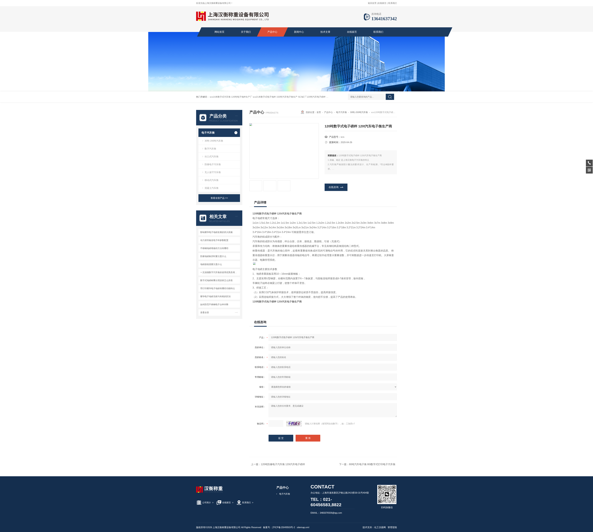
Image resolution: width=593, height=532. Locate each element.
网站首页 (219, 32)
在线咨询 (334, 187)
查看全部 (204, 312)
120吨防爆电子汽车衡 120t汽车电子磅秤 (283, 464)
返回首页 (372, 3)
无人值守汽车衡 (213, 172)
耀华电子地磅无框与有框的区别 (215, 296)
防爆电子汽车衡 (213, 164)
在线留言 (382, 3)
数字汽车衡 (210, 148)
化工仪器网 (380, 527)
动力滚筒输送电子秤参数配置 (214, 240)
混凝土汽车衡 (212, 188)
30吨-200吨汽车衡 (214, 140)
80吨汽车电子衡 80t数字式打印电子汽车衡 (372, 464)
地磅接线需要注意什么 (211, 264)
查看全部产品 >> (219, 198)
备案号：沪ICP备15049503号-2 (279, 527)
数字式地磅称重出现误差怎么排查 (216, 280)
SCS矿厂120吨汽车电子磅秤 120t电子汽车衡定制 (322, 97)
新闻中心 (299, 32)
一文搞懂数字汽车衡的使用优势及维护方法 (219, 272)
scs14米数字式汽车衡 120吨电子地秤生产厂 (231, 97)
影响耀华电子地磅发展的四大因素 (216, 232)
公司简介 (206, 502)
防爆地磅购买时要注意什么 (213, 256)
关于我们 (246, 32)
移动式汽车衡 (212, 180)
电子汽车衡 (208, 132)
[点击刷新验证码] (294, 423)
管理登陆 (392, 527)
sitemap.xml (303, 527)
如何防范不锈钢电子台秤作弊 (214, 304)
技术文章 (325, 32)
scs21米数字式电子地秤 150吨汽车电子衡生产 (275, 97)
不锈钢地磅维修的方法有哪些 (214, 248)
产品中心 (272, 32)
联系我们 (392, 3)
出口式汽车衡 (212, 156)
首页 (319, 112)
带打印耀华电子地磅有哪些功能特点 (217, 288)
